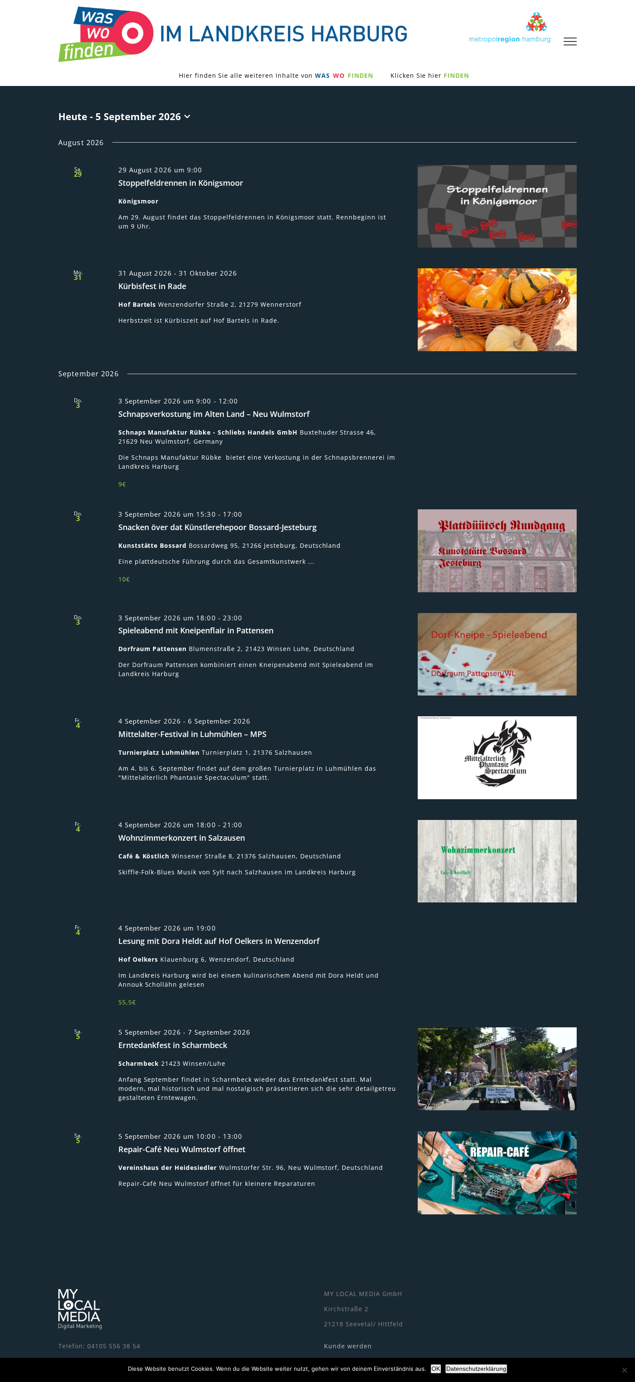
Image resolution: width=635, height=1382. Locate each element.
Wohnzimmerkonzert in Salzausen (181, 837)
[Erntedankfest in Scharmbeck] (497, 1068)
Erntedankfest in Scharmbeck (172, 1045)
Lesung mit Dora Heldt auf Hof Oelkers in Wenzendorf (219, 941)
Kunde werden (348, 1346)
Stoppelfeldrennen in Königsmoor (180, 183)
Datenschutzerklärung (476, 1368)
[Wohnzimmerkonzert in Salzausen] (497, 861)
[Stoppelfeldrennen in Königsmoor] (497, 206)
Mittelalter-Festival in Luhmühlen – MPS (192, 734)
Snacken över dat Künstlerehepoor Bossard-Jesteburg (217, 527)
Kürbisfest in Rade (152, 286)
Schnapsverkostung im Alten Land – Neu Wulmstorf (214, 414)
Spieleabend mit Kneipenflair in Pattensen (195, 630)
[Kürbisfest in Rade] (497, 309)
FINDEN (456, 75)
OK (436, 1368)
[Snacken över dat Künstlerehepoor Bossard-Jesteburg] (497, 550)
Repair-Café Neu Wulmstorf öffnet (181, 1149)
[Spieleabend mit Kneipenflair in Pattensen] (497, 654)
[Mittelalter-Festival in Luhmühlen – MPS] (497, 757)
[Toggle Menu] (570, 41)
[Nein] (624, 1370)
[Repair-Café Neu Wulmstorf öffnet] (497, 1172)
